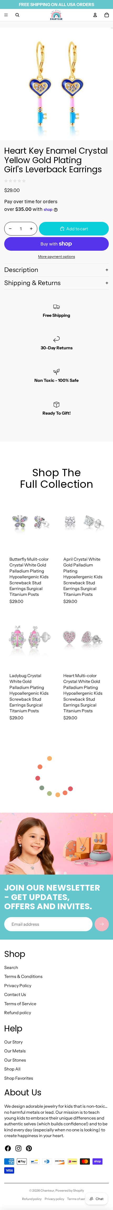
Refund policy (17, 1012)
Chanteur (47, 1190)
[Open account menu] (95, 15)
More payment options (56, 256)
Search (11, 967)
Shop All (12, 1069)
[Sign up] (102, 924)
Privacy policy (54, 1199)
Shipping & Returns (32, 283)
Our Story (13, 1042)
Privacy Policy (17, 985)
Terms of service (79, 1199)
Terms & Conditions (23, 976)
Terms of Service (20, 1003)
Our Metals (15, 1050)
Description (21, 270)
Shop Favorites (18, 1078)
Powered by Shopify (69, 1190)
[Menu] (6, 15)
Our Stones (15, 1060)
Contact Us (15, 994)
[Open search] (17, 15)
